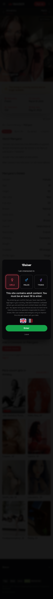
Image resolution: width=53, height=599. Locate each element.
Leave (26, 334)
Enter (26, 328)
